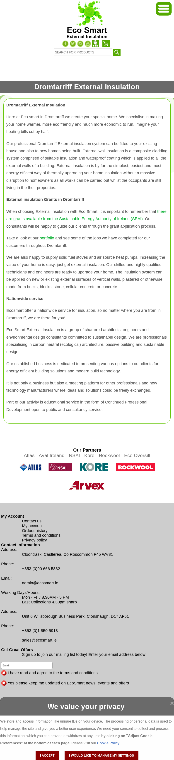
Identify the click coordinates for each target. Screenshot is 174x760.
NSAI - (76, 455)
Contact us (31, 521)
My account (32, 526)
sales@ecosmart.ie (39, 640)
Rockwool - (111, 455)
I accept (47, 755)
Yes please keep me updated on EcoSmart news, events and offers (68, 683)
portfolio (47, 238)
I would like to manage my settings (101, 755)
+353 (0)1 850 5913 (40, 630)
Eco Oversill (137, 455)
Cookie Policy (108, 743)
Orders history (35, 530)
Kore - (91, 455)
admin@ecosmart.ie (40, 583)
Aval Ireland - (54, 455)
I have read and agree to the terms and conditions (53, 673)
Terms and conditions (41, 535)
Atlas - (31, 455)
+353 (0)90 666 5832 (41, 568)
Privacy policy (34, 540)
